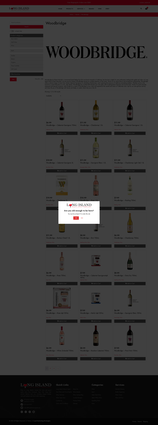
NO (82, 218)
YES (76, 218)
